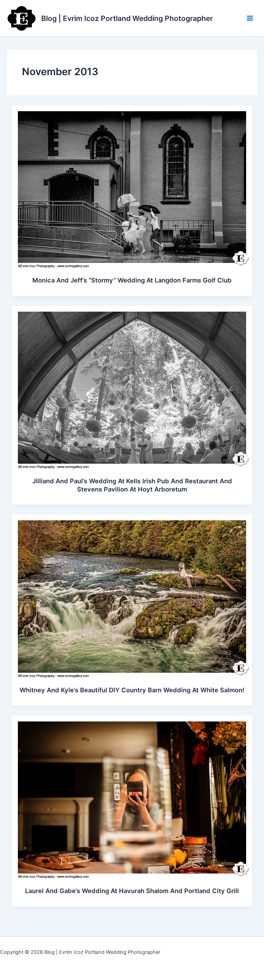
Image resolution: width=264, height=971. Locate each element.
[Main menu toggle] (250, 18)
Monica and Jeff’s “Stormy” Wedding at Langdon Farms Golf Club (132, 280)
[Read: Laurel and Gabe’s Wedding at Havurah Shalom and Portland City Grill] (132, 797)
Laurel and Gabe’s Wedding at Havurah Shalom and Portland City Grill (132, 890)
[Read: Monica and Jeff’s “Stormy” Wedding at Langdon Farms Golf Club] (132, 187)
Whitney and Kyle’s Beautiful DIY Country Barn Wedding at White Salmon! (132, 690)
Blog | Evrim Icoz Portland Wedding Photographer (127, 18)
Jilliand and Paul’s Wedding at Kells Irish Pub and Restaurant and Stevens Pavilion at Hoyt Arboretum (132, 485)
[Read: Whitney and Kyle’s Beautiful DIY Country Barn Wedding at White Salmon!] (132, 596)
